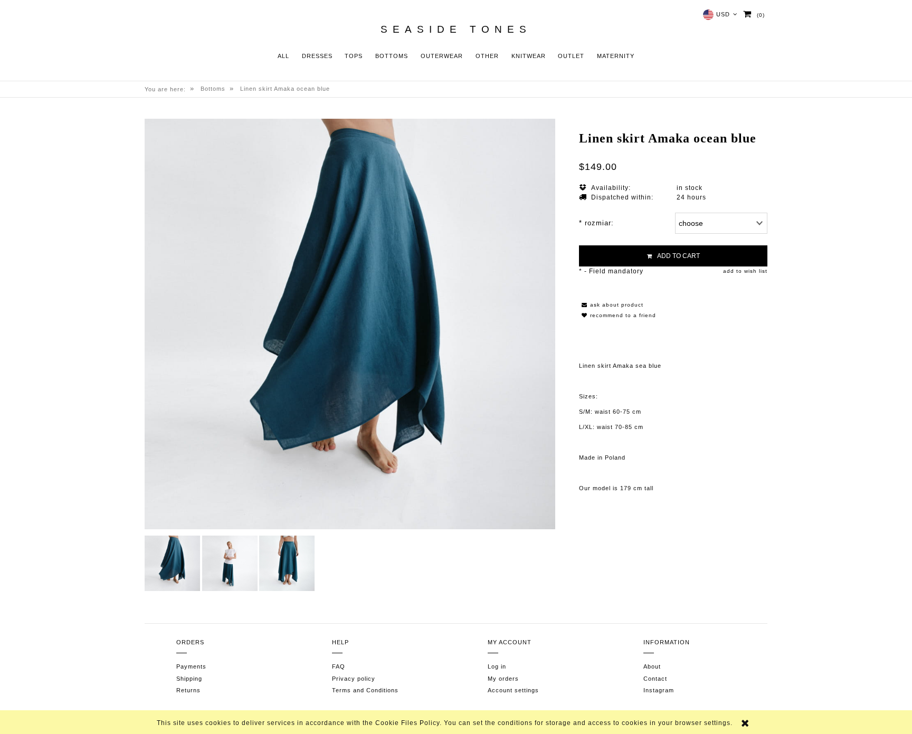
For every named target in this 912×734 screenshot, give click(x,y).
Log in (497, 666)
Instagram (658, 690)
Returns (188, 690)
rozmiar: (596, 223)
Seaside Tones (456, 29)
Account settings (513, 690)
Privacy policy (353, 678)
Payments (191, 666)
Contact (655, 678)
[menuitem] (283, 56)
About (652, 666)
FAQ (338, 666)
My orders (503, 678)
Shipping (189, 678)
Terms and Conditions (365, 690)
